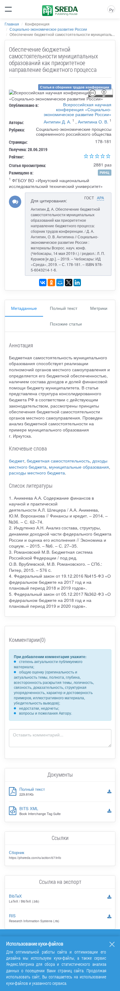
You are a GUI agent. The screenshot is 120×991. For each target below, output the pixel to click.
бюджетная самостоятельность (58, 461)
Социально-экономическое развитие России (48, 29)
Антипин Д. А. (57, 122)
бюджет (16, 461)
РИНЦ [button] (104, 172)
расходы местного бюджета (37, 473)
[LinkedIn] (77, 282)
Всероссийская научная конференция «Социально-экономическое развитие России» (77, 109)
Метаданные (24, 308)
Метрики (98, 308)
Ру (111, 9)
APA (100, 197)
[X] (68, 282)
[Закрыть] (112, 944)
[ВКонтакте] (42, 282)
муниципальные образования (79, 467)
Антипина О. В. (93, 122)
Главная (12, 23)
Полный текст (63, 308)
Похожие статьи (66, 324)
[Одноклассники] (51, 282)
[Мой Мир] (60, 282)
